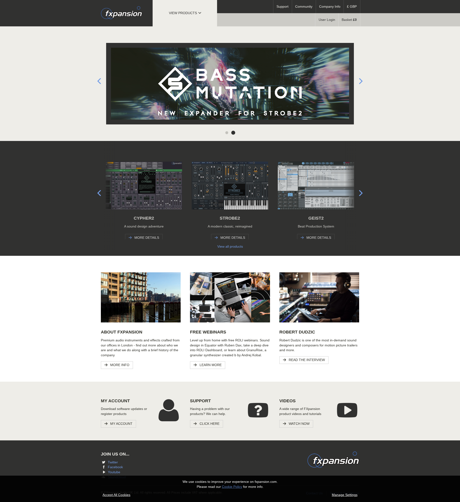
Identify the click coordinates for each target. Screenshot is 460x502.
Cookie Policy (232, 487)
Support (282, 6)
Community (303, 6)
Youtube (114, 472)
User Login (327, 20)
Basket (349, 20)
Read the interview (306, 360)
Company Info (329, 6)
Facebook (115, 467)
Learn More (210, 365)
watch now (299, 424)
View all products (230, 246)
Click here (209, 424)
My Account (120, 424)
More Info (119, 365)
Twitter (113, 462)
